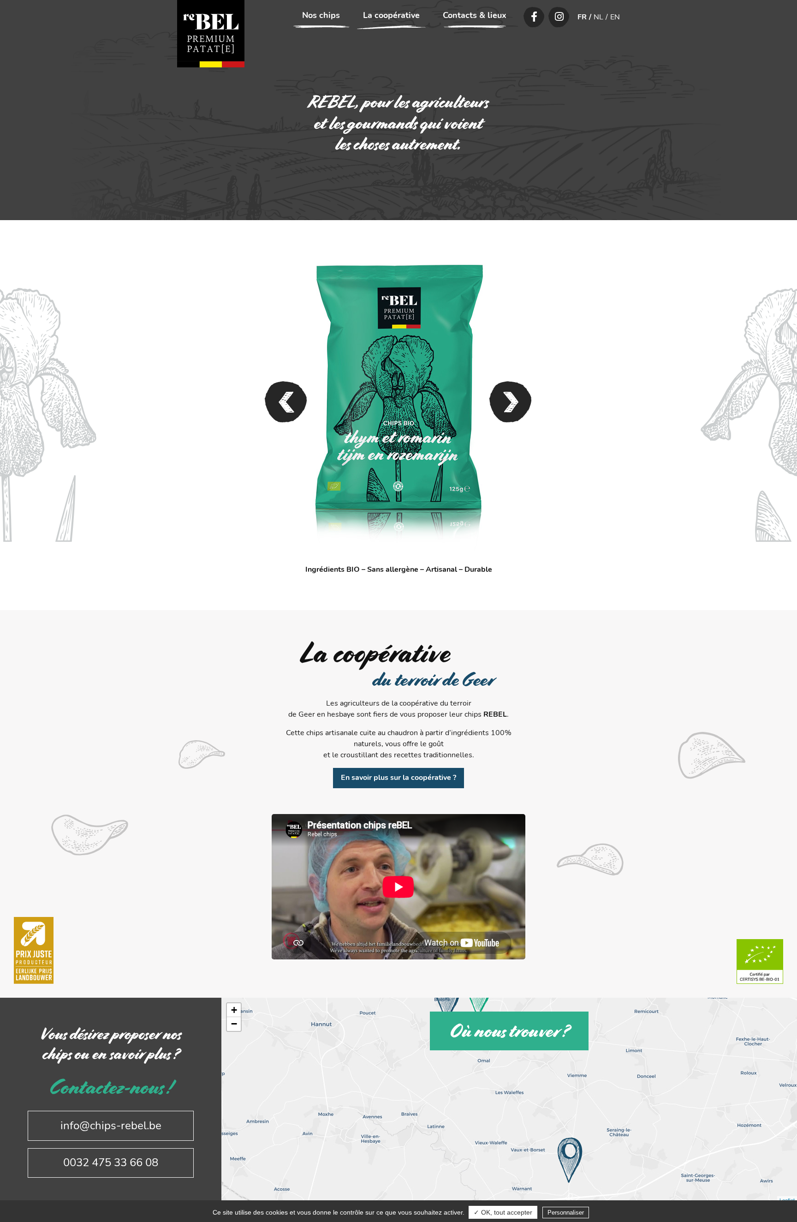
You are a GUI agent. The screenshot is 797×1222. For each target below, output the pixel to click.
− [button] (234, 1024)
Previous (286, 402)
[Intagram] (559, 17)
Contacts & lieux (474, 15)
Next (510, 402)
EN (615, 17)
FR (582, 17)
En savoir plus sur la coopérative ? (398, 778)
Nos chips (321, 15)
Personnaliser (565, 1212)
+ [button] (234, 1010)
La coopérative (391, 15)
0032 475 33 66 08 (110, 1162)
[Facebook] (534, 17)
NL (598, 17)
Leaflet (787, 1200)
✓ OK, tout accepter (503, 1212)
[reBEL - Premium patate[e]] (210, 33)
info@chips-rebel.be (110, 1125)
